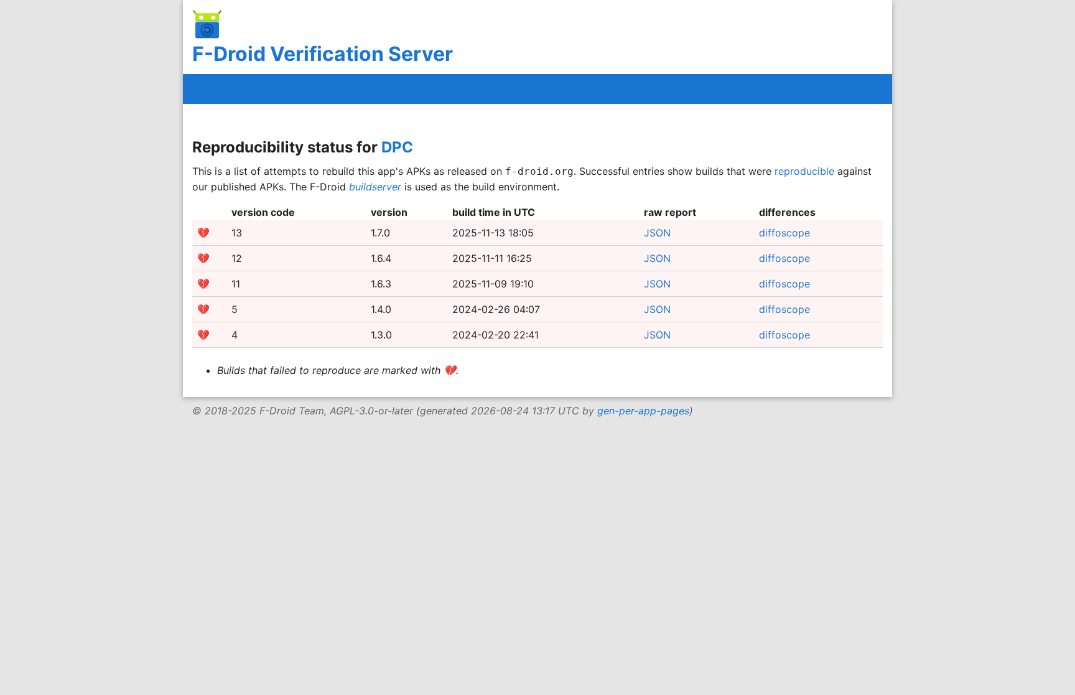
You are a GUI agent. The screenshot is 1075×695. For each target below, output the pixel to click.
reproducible (804, 171)
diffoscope (784, 232)
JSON (657, 232)
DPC (397, 147)
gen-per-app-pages (643, 410)
